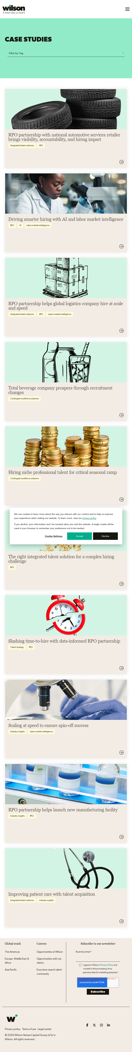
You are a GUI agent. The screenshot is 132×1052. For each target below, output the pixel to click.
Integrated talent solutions (22, 145)
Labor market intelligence (38, 225)
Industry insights (17, 731)
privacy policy (89, 518)
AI (20, 225)
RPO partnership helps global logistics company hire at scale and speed (65, 306)
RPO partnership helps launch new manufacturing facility (63, 809)
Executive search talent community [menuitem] (49, 971)
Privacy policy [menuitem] (12, 1029)
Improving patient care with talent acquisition (51, 894)
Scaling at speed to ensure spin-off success (48, 725)
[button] (127, 9)
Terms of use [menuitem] (29, 1029)
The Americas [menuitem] (12, 952)
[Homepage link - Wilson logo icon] (12, 1023)
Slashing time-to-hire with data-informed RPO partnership (64, 641)
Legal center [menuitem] (45, 1029)
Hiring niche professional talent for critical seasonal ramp (62, 472)
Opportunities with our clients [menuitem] (49, 960)
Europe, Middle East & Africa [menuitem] (17, 960)
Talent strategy (17, 647)
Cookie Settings (53, 536)
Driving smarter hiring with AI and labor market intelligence (65, 219)
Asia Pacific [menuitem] (11, 969)
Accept (79, 536)
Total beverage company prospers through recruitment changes (60, 390)
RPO (41, 145)
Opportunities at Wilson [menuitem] (50, 952)
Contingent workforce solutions (24, 399)
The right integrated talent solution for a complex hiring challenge (61, 559)
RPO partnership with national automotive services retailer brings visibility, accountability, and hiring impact (64, 137)
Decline (105, 536)
